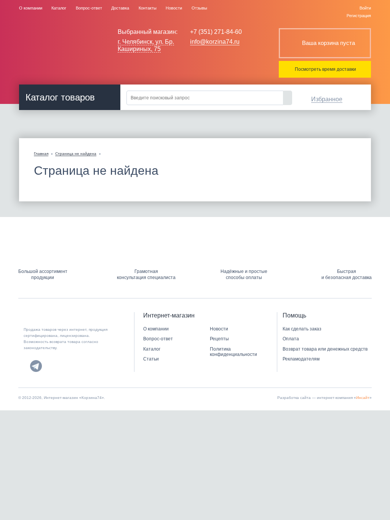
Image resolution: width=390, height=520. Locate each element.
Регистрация (359, 15)
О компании (30, 8)
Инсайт (362, 398)
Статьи (151, 359)
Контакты (148, 8)
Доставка (120, 8)
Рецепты (219, 338)
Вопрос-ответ (89, 8)
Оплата (291, 338)
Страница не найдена (75, 154)
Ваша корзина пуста (328, 43)
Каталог (58, 8)
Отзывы (199, 8)
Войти (365, 8)
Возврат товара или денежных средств (325, 349)
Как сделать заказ (302, 329)
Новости (174, 8)
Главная (41, 154)
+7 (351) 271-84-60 (216, 32)
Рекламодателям (301, 359)
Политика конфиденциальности (233, 351)
